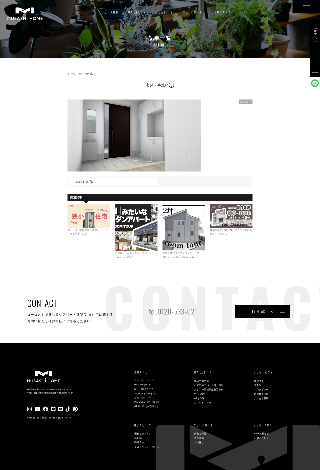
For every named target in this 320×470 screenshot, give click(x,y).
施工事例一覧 (201, 380)
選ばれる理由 (261, 393)
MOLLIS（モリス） (145, 389)
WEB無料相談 (261, 433)
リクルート (260, 385)
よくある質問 (261, 398)
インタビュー (261, 389)
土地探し (199, 442)
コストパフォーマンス (146, 446)
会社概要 (259, 380)
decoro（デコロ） (144, 384)
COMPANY (221, 12)
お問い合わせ (261, 437)
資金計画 (199, 437)
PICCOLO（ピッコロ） (147, 401)
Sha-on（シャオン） (146, 393)
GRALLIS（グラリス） (146, 406)
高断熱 (138, 437)
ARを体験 (199, 398)
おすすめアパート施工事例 (209, 385)
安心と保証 (200, 433)
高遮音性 (139, 442)
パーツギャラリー (204, 402)
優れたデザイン (143, 433)
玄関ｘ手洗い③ (84, 181)
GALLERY (137, 12)
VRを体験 (199, 393)
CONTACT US (262, 311)
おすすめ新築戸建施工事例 (209, 389)
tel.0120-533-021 (173, 311)
